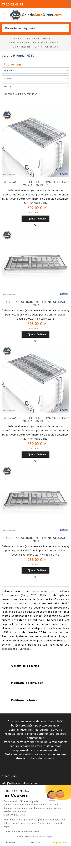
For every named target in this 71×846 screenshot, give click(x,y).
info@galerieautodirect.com (19, 783)
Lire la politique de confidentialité (21, 831)
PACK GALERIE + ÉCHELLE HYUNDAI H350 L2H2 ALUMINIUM (35, 183)
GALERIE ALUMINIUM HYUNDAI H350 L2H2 (35, 303)
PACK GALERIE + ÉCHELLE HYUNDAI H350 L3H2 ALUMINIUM (35, 419)
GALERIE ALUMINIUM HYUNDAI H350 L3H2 (35, 539)
